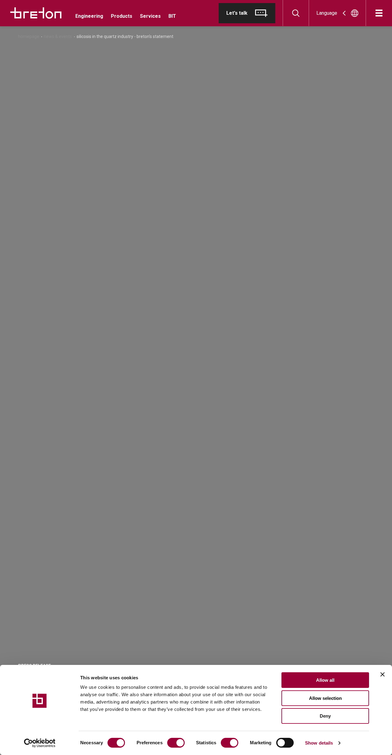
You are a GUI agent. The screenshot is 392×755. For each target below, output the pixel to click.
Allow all (325, 680)
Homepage (28, 36)
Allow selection (325, 698)
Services (150, 16)
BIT (172, 16)
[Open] (379, 13)
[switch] (176, 743)
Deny (325, 716)
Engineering (89, 16)
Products (121, 16)
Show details (319, 743)
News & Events (58, 36)
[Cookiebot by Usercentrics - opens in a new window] (39, 743)
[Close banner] (382, 674)
